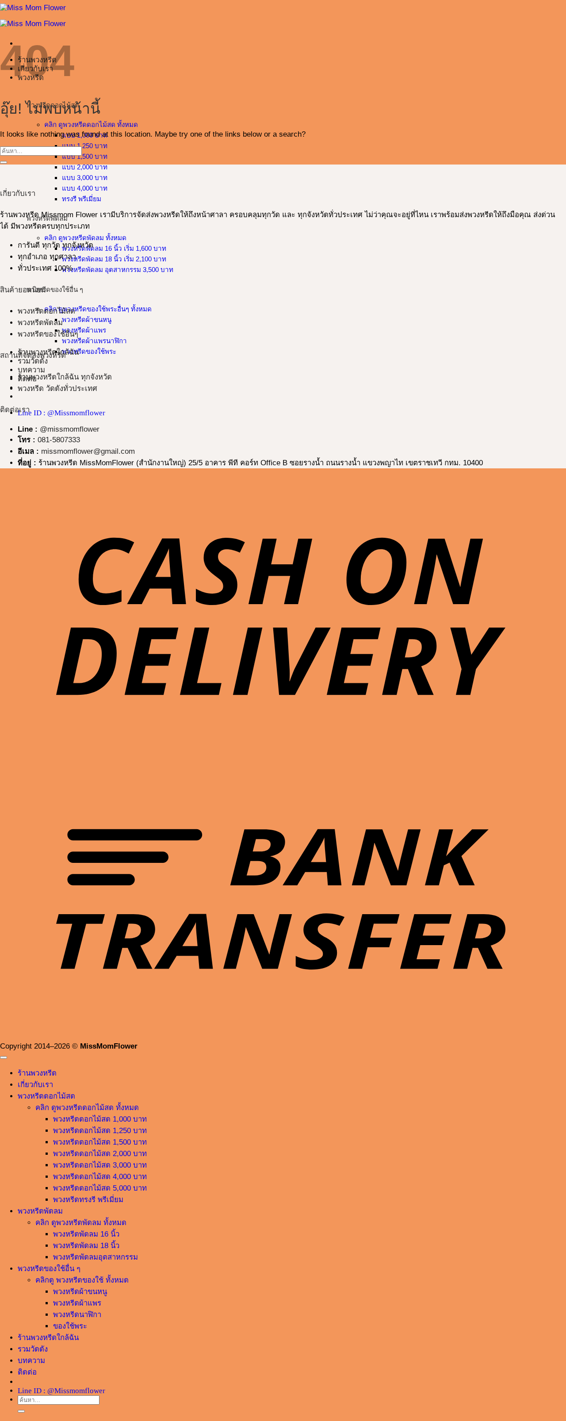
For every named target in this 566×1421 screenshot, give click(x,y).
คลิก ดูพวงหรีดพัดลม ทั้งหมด (85, 237)
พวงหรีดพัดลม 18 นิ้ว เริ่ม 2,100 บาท (114, 259)
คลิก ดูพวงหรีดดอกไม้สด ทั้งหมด (91, 124)
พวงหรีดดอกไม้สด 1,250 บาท (100, 1130)
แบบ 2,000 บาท (84, 167)
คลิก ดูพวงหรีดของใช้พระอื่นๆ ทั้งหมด (98, 309)
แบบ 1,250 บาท (84, 145)
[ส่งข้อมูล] (3, 162)
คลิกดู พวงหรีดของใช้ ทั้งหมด (82, 1280)
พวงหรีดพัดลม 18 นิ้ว (86, 1245)
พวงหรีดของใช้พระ (89, 351)
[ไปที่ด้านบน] (3, 1057)
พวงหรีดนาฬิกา (77, 1314)
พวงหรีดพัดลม (40, 322)
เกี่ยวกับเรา (35, 1084)
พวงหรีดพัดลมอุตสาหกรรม (95, 1257)
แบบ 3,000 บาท (84, 177)
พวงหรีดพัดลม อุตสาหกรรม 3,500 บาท (117, 269)
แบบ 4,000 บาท (84, 188)
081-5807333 (59, 440)
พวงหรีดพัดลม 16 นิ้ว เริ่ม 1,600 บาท (114, 248)
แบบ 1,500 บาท (84, 156)
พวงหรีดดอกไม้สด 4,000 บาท (100, 1176)
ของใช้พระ (70, 1326)
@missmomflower (69, 429)
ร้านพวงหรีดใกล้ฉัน (48, 1337)
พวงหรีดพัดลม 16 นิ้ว (86, 1234)
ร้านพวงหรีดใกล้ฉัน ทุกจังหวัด (65, 377)
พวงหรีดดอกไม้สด (46, 311)
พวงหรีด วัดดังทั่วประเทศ (57, 388)
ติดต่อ (27, 1372)
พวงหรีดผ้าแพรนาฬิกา (94, 341)
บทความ (31, 370)
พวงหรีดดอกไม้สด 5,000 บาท (100, 1188)
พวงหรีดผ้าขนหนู (86, 319)
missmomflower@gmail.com (88, 451)
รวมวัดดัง (33, 361)
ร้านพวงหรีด (37, 1073)
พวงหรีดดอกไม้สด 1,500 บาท (100, 1142)
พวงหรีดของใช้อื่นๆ (48, 334)
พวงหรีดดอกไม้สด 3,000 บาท (100, 1165)
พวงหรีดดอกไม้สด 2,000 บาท (100, 1153)
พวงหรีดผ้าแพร (84, 330)
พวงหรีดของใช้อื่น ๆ (49, 1268)
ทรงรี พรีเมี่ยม (81, 199)
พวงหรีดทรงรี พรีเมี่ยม (88, 1199)
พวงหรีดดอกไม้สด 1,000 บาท (100, 1119)
